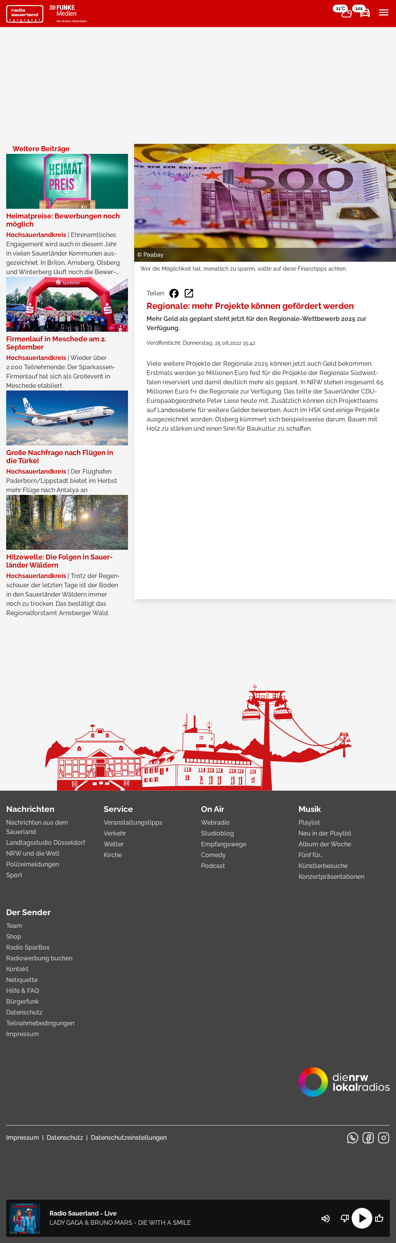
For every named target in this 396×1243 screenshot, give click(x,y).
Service (118, 809)
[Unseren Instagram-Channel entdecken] (383, 1138)
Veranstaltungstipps (133, 822)
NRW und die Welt (33, 853)
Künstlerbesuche (323, 866)
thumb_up (379, 1218)
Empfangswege (223, 844)
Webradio (215, 822)
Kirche (113, 855)
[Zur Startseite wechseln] (24, 14)
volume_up (325, 1218)
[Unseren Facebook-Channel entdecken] (368, 1138)
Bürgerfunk (22, 1001)
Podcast (213, 866)
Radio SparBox (28, 947)
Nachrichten (30, 809)
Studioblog (217, 833)
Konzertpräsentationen (331, 876)
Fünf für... (311, 855)
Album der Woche (325, 844)
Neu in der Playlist (325, 833)
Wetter (114, 844)
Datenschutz (24, 1012)
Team (14, 925)
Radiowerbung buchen (39, 958)
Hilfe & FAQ (22, 990)
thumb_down (345, 1218)
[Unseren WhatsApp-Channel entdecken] (352, 1138)
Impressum (22, 1034)
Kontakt (17, 969)
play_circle (362, 1218)
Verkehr (115, 833)
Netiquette (22, 980)
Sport (14, 875)
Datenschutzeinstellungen (129, 1137)
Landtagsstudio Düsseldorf (45, 842)
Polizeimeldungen (32, 864)
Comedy (213, 855)
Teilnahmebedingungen (40, 1023)
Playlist (309, 822)
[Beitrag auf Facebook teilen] (174, 293)
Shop (13, 936)
